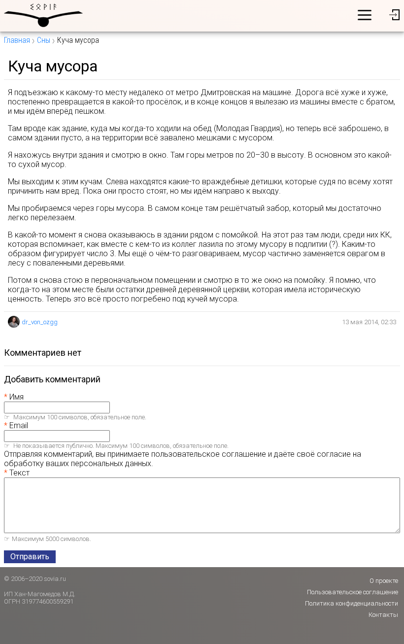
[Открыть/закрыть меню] (364, 15)
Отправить (29, 556)
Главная (17, 40)
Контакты (383, 614)
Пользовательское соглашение (352, 592)
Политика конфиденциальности (351, 603)
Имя (16, 397)
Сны (43, 40)
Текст (19, 472)
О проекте (384, 580)
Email (18, 425)
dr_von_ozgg (40, 322)
